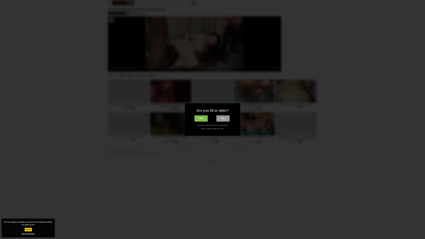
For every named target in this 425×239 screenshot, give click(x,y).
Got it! (28, 229)
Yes (201, 118)
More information (28, 234)
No (223, 118)
